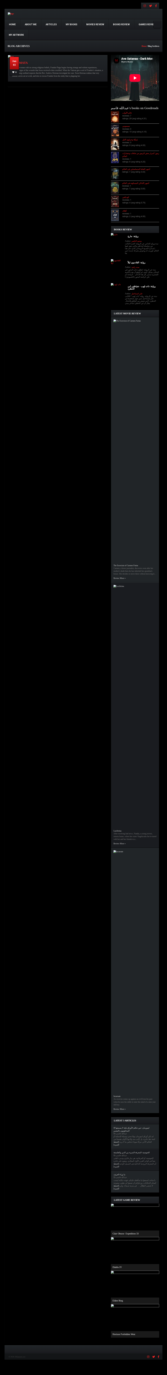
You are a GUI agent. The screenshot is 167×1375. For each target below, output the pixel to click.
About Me (31, 24)
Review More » (120, 578)
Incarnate (117, 1096)
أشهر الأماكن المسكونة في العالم (135, 183)
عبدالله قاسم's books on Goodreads (135, 108)
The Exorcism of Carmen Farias (126, 565)
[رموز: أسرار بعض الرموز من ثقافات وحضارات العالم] (116, 157)
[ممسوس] (116, 130)
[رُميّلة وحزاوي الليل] (116, 144)
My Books (71, 24)
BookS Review (121, 24)
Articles (51, 24)
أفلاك (124, 210)
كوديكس (125, 197)
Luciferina (117, 831)
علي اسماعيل (137, 293)
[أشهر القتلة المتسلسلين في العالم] (116, 174)
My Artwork (16, 35)
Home (12, 24)
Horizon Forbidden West (124, 1334)
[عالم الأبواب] (116, 117)
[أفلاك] (116, 215)
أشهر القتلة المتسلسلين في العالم (136, 169)
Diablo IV (117, 1267)
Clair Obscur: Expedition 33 (126, 1233)
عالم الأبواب (127, 112)
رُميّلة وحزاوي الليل (130, 139)
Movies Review (95, 24)
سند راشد (135, 267)
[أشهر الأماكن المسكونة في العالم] (116, 188)
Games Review (147, 24)
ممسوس (126, 125)
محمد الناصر (136, 241)
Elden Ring (118, 1300)
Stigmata (20, 62)
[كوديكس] (116, 201)
